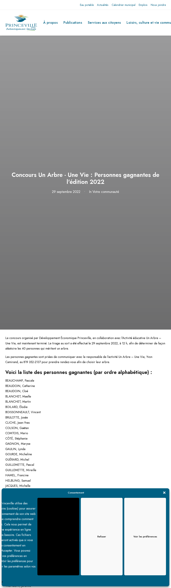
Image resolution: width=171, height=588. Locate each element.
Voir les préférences (145, 536)
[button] (164, 492)
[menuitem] (87, 5)
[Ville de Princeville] (21, 22)
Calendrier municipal (123, 5)
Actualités (102, 5)
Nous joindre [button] (158, 5)
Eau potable (87, 5)
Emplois (143, 5)
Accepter (58, 536)
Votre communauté (106, 191)
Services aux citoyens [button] (104, 22)
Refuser (101, 536)
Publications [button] (72, 22)
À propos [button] (50, 22)
